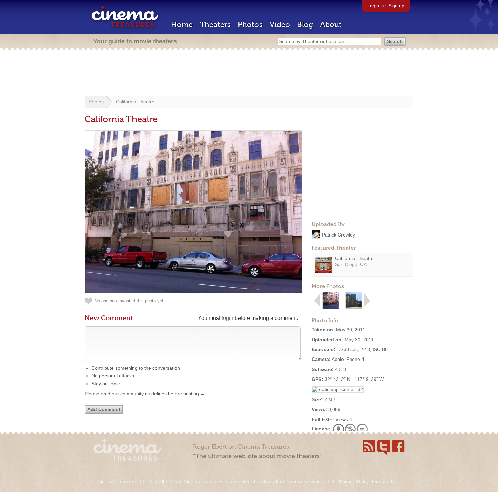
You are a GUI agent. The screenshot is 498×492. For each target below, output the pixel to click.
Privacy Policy (353, 481)
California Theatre (135, 101)
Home (182, 24)
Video (280, 24)
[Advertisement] (249, 73)
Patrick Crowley (338, 234)
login (227, 318)
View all (343, 419)
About (331, 24)
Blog (305, 24)
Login (373, 5)
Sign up (396, 5)
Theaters (215, 24)
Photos (250, 24)
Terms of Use (385, 481)
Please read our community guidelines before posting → (145, 393)
